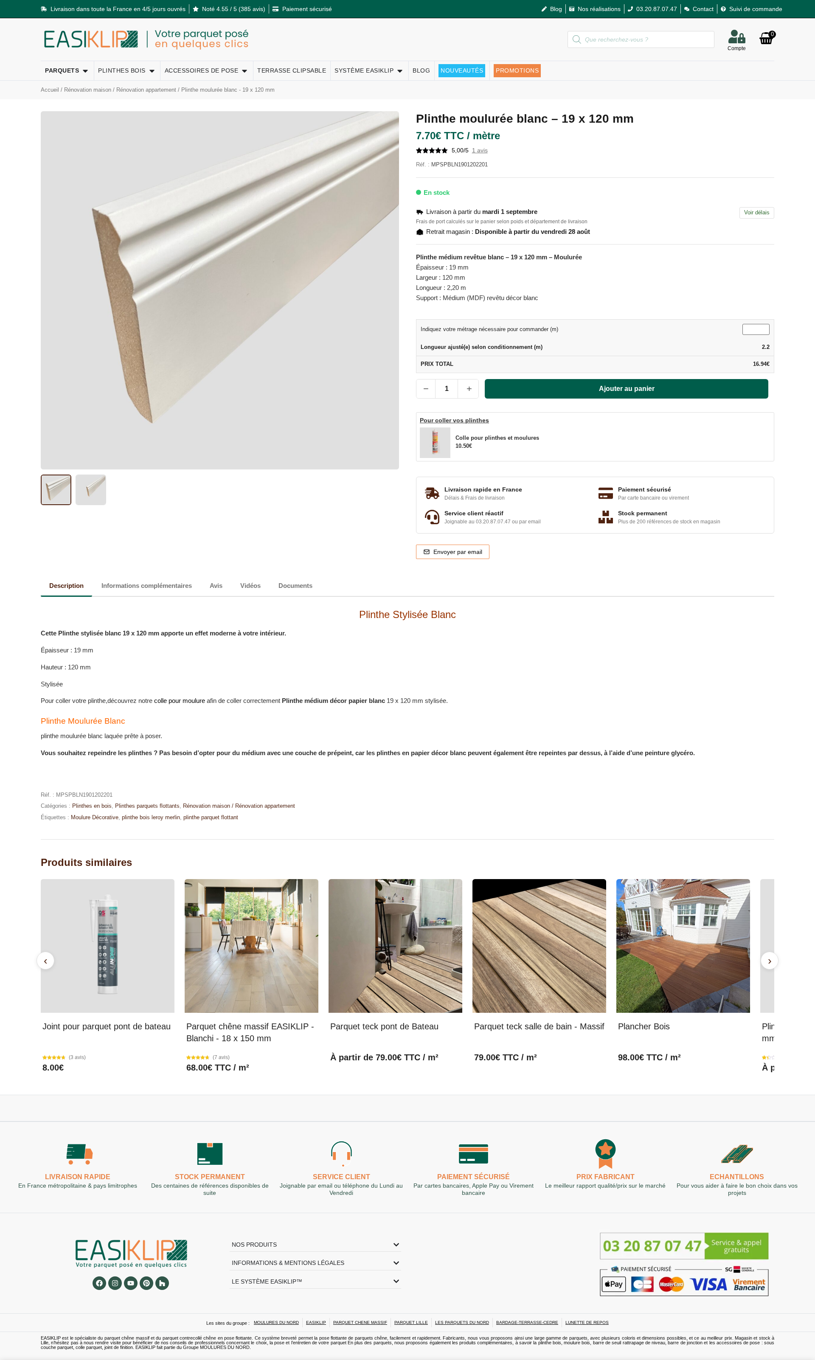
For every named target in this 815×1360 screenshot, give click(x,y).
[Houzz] (162, 1283)
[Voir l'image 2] (91, 490)
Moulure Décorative (94, 817)
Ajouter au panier (627, 388)
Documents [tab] (295, 585)
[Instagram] (115, 1283)
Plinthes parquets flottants (147, 806)
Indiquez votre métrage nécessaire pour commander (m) (489, 329)
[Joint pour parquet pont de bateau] (107, 946)
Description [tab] (66, 585)
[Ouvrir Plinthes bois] (152, 70)
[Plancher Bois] (683, 946)
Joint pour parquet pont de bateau (106, 1026)
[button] (506, 442)
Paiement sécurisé (473, 1176)
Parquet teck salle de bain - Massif (539, 1026)
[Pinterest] (146, 1283)
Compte (737, 48)
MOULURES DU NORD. (225, 1347)
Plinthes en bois (92, 806)
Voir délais (757, 212)
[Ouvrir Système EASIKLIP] (400, 70)
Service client (341, 1176)
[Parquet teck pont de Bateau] (395, 946)
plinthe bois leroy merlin (151, 817)
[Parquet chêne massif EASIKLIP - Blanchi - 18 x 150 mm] (251, 946)
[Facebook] (99, 1283)
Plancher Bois (644, 1026)
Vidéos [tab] (250, 585)
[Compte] (736, 36)
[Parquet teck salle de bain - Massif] (539, 946)
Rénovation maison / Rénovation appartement (120, 90)
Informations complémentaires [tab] (146, 585)
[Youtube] (131, 1283)
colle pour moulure (178, 700)
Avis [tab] (216, 585)
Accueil (50, 90)
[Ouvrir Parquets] (85, 70)
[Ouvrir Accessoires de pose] (244, 70)
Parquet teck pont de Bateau (384, 1026)
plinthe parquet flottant (210, 817)
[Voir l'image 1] (56, 490)
